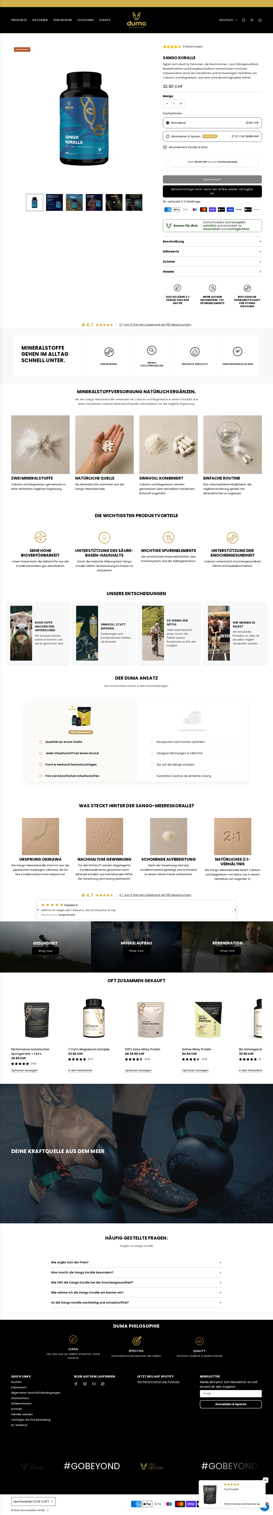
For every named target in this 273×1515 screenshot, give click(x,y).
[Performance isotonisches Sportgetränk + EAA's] (37, 1018)
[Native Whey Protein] (207, 1018)
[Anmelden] (252, 20)
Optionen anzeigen (24, 1070)
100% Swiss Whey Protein (142, 1049)
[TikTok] (103, 1384)
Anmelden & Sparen (230, 1404)
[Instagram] (85, 1384)
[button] (16, 118)
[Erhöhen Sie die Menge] (181, 104)
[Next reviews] (235, 909)
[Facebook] (76, 1384)
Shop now (45, 951)
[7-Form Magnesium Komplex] (94, 1018)
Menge (168, 96)
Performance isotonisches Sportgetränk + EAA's (30, 1051)
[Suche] (244, 20)
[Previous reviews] (37, 909)
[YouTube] (94, 1384)
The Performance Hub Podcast (158, 1382)
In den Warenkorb (80, 1070)
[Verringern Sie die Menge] (167, 104)
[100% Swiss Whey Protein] (150, 1018)
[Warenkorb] (260, 20)
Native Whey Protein (196, 1049)
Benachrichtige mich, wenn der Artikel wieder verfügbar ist (212, 191)
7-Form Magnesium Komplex (89, 1049)
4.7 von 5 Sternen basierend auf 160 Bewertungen (155, 325)
